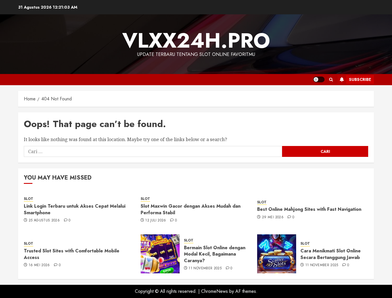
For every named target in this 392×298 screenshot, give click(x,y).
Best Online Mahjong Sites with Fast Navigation (309, 209)
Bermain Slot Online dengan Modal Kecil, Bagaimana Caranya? (214, 254)
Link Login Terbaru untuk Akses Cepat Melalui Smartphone (74, 209)
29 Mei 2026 (273, 217)
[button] (331, 79)
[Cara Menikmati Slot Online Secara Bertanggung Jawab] (276, 253)
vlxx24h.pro (196, 40)
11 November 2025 (205, 268)
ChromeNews (214, 291)
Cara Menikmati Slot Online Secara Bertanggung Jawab (330, 254)
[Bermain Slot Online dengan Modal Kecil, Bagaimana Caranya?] (160, 253)
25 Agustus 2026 (44, 220)
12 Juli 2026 (155, 220)
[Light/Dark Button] (319, 79)
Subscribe (360, 79)
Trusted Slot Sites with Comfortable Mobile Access (71, 254)
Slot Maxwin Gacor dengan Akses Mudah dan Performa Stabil (190, 209)
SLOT (28, 198)
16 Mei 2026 (39, 265)
